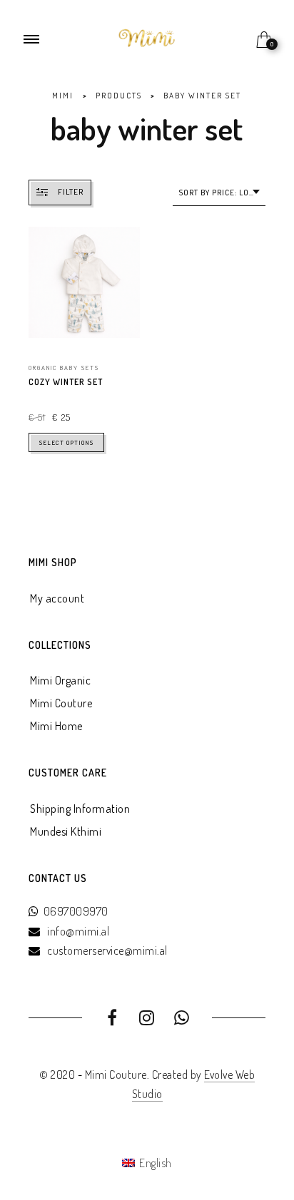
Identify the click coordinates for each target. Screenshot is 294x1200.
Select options (66, 442)
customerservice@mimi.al (107, 950)
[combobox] (219, 193)
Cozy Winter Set (66, 381)
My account (57, 598)
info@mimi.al (78, 931)
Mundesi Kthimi (65, 831)
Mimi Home (56, 726)
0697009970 (76, 911)
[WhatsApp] (182, 1019)
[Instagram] (147, 1019)
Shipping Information (80, 808)
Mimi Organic (60, 680)
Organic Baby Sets (64, 367)
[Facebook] (112, 1019)
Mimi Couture (61, 703)
